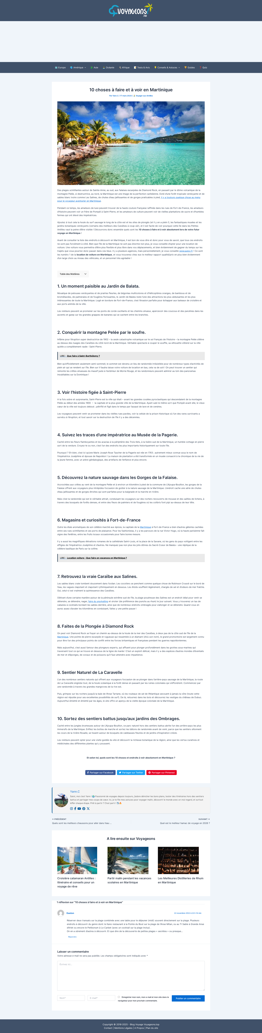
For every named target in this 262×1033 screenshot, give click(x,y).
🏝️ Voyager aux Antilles (143, 96)
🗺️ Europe (60, 67)
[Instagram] (71, 808)
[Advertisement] (131, 41)
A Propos (139, 1028)
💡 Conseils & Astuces (165, 67)
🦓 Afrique (124, 67)
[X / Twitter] (88, 808)
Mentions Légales (123, 1028)
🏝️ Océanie (108, 67)
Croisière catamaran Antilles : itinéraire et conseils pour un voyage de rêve (76, 882)
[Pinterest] (83, 808)
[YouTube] (79, 808)
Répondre (72, 937)
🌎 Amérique (76, 67)
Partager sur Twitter (132, 772)
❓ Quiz (203, 67)
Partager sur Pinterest (163, 772)
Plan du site (152, 1028)
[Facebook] (75, 808)
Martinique (145, 527)
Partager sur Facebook (102, 772)
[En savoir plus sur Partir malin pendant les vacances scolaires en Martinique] (128, 860)
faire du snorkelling (98, 601)
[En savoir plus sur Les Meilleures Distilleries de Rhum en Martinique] (178, 860)
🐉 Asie (94, 67)
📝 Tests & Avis (142, 67)
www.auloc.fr (186, 251)
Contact (108, 1028)
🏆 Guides (189, 67)
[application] (84, 67)
